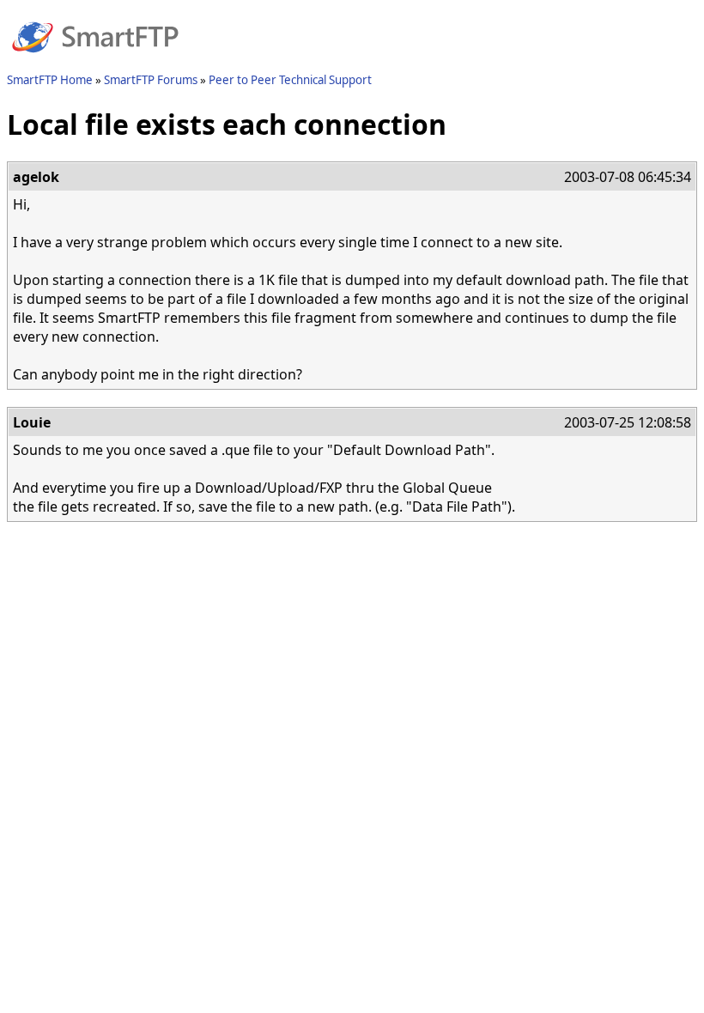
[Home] (95, 62)
